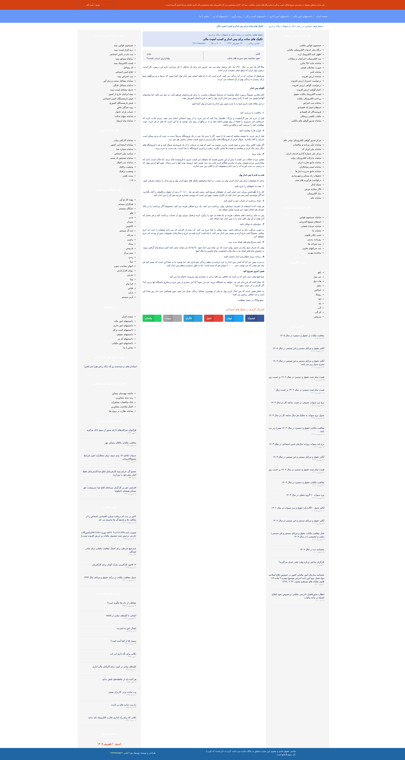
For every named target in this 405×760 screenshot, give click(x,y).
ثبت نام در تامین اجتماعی (121, 54)
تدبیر (131, 217)
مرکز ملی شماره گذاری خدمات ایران (303, 153)
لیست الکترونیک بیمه (123, 63)
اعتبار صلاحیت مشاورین (122, 406)
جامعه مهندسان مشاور (122, 393)
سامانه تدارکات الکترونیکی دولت (306, 158)
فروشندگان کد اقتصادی (310, 112)
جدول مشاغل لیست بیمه (121, 89)
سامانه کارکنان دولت (123, 140)
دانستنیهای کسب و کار (256, 16)
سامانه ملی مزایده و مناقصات (307, 144)
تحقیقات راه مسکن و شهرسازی (306, 175)
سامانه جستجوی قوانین (310, 217)
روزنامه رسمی (314, 239)
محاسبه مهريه (314, 252)
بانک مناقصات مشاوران (122, 402)
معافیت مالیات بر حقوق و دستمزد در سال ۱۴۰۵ (302, 335)
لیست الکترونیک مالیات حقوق (307, 94)
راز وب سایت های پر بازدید (123, 704)
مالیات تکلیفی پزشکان (310, 116)
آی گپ (318, 312)
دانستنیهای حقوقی (124, 334)
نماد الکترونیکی (314, 193)
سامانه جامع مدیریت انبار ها (308, 171)
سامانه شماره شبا (124, 149)
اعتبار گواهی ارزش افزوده (309, 89)
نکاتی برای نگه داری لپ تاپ (123, 653)
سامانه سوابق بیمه (124, 58)
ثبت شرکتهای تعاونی (311, 248)
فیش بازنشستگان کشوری (121, 103)
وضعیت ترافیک (126, 167)
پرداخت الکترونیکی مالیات (309, 98)
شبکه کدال (316, 184)
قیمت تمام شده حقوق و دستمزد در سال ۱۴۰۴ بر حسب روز (296, 377)
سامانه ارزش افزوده (311, 76)
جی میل (317, 276)
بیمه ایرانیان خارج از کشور (121, 94)
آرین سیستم (127, 297)
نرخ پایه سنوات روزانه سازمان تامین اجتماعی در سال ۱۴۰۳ (296, 444)
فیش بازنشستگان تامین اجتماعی (118, 98)
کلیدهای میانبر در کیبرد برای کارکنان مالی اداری (114, 666)
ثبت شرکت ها (314, 244)
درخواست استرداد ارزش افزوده (306, 81)
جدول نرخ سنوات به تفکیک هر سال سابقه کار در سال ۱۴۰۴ (296, 415)
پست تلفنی (128, 175)
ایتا (320, 299)
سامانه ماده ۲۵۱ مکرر (310, 63)
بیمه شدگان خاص (125, 107)
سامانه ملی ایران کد (311, 149)
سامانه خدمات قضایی (311, 226)
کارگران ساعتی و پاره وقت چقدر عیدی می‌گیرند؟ (301, 562)
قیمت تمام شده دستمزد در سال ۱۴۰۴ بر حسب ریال (300, 390)
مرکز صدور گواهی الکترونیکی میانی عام (302, 140)
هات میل (317, 281)
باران (130, 292)
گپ (319, 307)
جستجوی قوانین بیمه (123, 45)
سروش (317, 316)
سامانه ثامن (315, 72)
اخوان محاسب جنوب (123, 266)
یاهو (319, 272)
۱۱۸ (131, 180)
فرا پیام (129, 283)
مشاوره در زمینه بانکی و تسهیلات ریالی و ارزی (290, 26)
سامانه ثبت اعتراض (312, 103)
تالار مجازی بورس (313, 189)
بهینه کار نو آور (126, 199)
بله (319, 303)
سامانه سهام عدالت (124, 116)
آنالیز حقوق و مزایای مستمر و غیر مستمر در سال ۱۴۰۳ (298, 457)
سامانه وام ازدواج (124, 120)
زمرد (130, 257)
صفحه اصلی (321, 16)
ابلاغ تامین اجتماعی (124, 72)
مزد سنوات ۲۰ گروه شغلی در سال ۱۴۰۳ (305, 495)
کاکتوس (129, 226)
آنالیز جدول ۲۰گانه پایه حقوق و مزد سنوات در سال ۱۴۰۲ (297, 508)
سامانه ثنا (316, 230)
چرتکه (130, 235)
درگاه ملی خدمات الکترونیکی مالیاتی (304, 50)
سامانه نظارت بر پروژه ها (121, 411)
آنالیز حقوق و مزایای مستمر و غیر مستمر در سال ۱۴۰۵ (298, 348)
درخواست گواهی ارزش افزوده (306, 85)
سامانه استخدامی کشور (122, 144)
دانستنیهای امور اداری (279, 16)
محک (130, 244)
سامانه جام (316, 198)
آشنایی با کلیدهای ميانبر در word (121, 615)
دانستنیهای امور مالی (302, 16)
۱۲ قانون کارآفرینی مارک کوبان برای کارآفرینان (114, 564)
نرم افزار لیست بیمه (123, 50)
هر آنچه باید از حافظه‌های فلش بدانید (119, 679)
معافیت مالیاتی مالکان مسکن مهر (120, 442)
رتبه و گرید (237, 16)
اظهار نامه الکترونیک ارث (309, 54)
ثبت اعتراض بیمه (125, 76)
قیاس (130, 288)
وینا (131, 279)
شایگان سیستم (126, 208)
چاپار (319, 285)
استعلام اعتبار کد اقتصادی (309, 107)
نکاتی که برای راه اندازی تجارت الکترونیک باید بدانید (112, 717)
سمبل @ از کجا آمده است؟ (123, 641)
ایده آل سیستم (126, 230)
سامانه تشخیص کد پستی (121, 158)
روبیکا (318, 294)
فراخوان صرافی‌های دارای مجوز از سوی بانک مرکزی (111, 430)
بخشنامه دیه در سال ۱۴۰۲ (312, 549)
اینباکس (317, 290)
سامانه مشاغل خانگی (123, 85)
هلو (131, 213)
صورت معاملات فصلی (310, 67)
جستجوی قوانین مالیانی (310, 45)
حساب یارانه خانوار (124, 112)
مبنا (131, 261)
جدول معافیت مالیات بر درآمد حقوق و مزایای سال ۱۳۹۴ (110, 577)
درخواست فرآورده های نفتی (308, 180)
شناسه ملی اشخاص (123, 153)
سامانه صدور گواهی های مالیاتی (306, 120)
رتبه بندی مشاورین (124, 397)
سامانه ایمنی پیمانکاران (310, 167)
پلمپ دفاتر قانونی (312, 235)
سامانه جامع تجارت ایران (309, 162)
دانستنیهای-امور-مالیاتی (122, 343)
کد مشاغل (128, 67)
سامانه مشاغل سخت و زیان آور (118, 81)
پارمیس (129, 248)
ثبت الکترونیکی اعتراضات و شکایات (304, 58)
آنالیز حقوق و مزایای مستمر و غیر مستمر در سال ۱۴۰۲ (298, 520)
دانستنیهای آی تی (220, 16)
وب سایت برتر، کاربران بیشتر (122, 692)
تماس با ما (204, 16)
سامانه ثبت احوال (125, 162)
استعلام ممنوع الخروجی (310, 221)
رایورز (130, 239)
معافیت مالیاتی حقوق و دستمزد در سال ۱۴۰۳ (303, 482)
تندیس (130, 275)
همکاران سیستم (125, 204)
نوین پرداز (128, 252)
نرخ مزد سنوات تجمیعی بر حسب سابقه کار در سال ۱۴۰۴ (297, 402)
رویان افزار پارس (125, 270)
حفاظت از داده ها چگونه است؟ (121, 603)
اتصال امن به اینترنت (126, 628)
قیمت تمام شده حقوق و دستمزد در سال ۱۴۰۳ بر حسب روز (296, 469)
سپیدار (130, 221)
